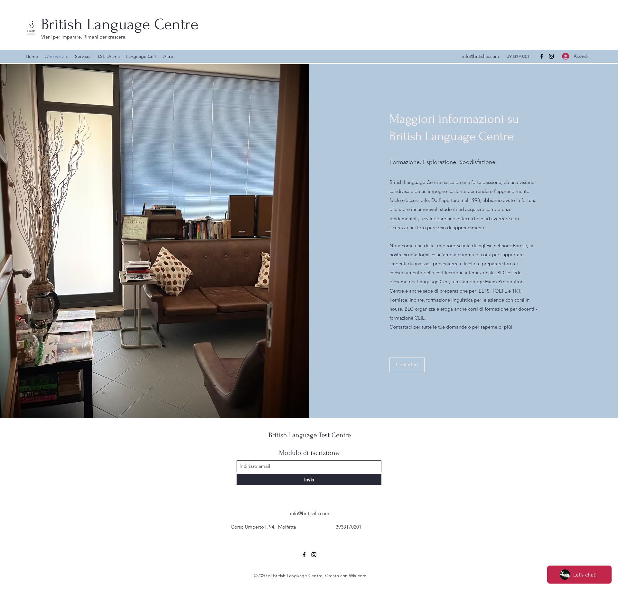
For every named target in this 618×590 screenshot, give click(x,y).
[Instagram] (551, 56)
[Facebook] (541, 56)
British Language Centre (119, 24)
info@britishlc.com (480, 56)
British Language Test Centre (310, 435)
